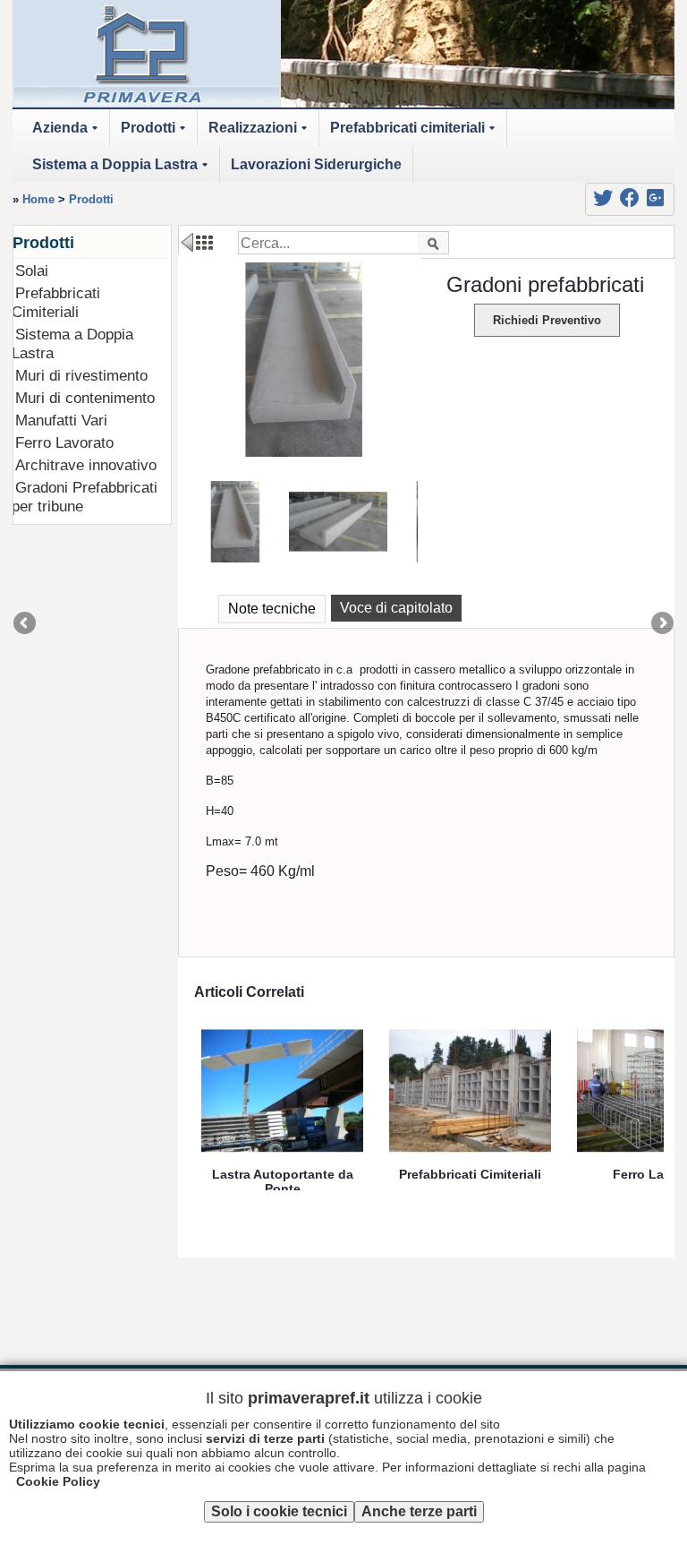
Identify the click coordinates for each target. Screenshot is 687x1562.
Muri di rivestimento (81, 375)
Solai (31, 270)
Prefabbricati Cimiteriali (56, 302)
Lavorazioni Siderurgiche (316, 164)
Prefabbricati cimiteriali (415, 133)
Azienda (68, 133)
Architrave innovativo (86, 465)
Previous (26, 624)
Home (38, 199)
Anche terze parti (419, 1511)
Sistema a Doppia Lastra (123, 170)
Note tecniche (272, 608)
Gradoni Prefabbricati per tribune (84, 496)
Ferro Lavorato (64, 442)
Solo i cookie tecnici (279, 1511)
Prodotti (156, 133)
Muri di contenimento (85, 398)
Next (661, 624)
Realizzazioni (260, 133)
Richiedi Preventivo (547, 320)
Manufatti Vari (61, 420)
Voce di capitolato (396, 607)
